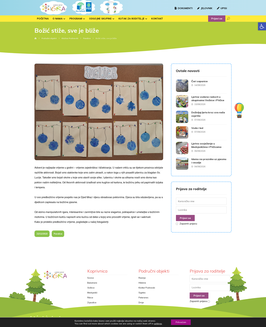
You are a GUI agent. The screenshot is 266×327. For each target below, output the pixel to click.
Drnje (141, 302)
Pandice (58, 233)
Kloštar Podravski (147, 287)
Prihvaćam (181, 322)
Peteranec (144, 297)
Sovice (90, 278)
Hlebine (142, 283)
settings (158, 323)
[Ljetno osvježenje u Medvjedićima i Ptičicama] (182, 148)
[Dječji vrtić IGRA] (52, 8)
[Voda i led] (182, 132)
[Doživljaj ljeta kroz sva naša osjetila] (182, 117)
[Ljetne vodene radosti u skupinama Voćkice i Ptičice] (182, 101)
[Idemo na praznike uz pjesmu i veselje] (182, 163)
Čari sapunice (199, 81)
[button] (262, 26)
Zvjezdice (91, 302)
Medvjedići (92, 292)
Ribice (90, 297)
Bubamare (92, 283)
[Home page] (35, 38)
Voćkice (91, 287)
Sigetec (142, 292)
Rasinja (142, 278)
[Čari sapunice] (182, 86)
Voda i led (197, 128)
